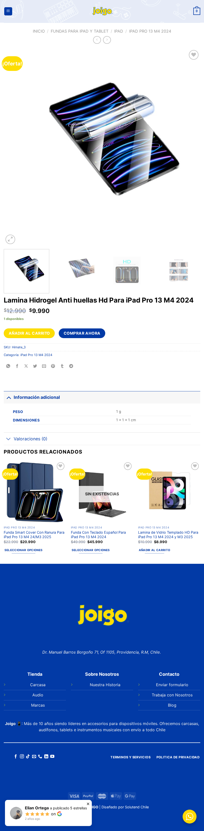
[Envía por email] (44, 366)
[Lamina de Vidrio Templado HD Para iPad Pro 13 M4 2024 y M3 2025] (169, 492)
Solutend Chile (137, 807)
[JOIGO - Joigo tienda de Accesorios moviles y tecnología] (102, 11)
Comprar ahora (82, 333)
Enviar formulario (172, 684)
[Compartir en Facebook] (17, 366)
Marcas (38, 705)
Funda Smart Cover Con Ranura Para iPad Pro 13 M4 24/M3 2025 (34, 534)
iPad (118, 31)
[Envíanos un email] (34, 756)
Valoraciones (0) (30, 438)
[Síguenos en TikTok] (28, 756)
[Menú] (8, 11)
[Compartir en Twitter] (35, 366)
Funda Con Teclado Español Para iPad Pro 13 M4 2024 (98, 534)
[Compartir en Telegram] (71, 366)
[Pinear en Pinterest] (53, 366)
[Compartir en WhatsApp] (8, 366)
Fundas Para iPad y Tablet (79, 31)
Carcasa (38, 684)
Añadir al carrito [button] (154, 550)
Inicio (39, 31)
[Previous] (13, 147)
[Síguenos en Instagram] (22, 756)
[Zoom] (10, 239)
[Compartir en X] (26, 366)
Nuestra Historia (105, 684)
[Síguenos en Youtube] (52, 756)
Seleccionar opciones (23, 550)
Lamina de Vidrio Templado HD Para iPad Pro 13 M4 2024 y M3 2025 (168, 534)
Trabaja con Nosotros (172, 694)
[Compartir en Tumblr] (62, 366)
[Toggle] (8, 397)
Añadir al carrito (29, 333)
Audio (37, 694)
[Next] (190, 147)
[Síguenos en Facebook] (16, 756)
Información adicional (37, 397)
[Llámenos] (40, 756)
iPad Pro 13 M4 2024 (150, 31)
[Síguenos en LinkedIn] (46, 756)
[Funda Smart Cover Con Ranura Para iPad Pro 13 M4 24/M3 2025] (35, 492)
